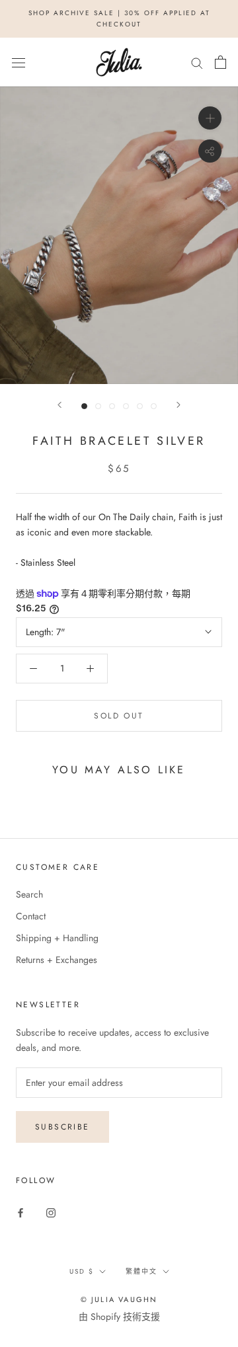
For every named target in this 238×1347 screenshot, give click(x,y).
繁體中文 (141, 1271)
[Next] (178, 405)
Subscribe (62, 1127)
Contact (31, 916)
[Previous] (59, 405)
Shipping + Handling (57, 937)
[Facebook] (20, 1212)
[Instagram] (51, 1212)
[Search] (197, 62)
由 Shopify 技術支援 (119, 1316)
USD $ (81, 1271)
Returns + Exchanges (56, 959)
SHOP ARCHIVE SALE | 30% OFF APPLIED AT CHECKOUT (119, 18)
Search (29, 894)
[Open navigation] (18, 62)
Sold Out (118, 716)
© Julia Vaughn (119, 1299)
